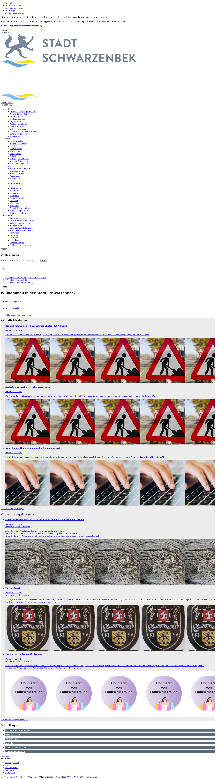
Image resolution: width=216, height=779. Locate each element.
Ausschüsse (15, 176)
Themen (9, 186)
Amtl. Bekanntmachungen (21, 230)
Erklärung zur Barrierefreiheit (23, 131)
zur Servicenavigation (14, 13)
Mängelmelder (16, 225)
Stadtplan (14, 238)
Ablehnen (5, 30)
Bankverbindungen (18, 119)
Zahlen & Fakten (17, 141)
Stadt (7, 139)
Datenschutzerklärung (20, 134)
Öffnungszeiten (16, 116)
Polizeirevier (15, 156)
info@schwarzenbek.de (87, 777)
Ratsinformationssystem (21, 168)
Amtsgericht (15, 153)
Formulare (14, 233)
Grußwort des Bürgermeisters (23, 111)
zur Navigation (11, 10)
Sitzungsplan (15, 178)
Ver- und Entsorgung (19, 161)
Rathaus (9, 109)
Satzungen (14, 235)
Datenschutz (11, 770)
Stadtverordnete (17, 173)
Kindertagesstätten (18, 144)
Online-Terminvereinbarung (22, 220)
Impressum (15, 136)
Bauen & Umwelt (17, 198)
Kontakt (8, 765)
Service (8, 215)
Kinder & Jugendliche (19, 210)
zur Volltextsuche (13, 5)
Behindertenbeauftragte (20, 245)
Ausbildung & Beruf (18, 124)
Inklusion (14, 191)
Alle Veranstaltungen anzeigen (14, 719)
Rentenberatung (17, 242)
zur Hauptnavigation (14, 8)
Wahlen (13, 181)
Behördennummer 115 (20, 223)
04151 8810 (66, 777)
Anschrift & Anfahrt (18, 114)
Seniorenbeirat (16, 183)
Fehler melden (11, 767)
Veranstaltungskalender (20, 228)
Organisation (15, 121)
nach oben (5, 756)
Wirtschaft (14, 203)
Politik (8, 166)
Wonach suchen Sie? (10, 260)
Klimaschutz (15, 193)
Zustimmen (5, 33)
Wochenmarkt (16, 151)
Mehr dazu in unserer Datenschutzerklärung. (22, 26)
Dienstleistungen (17, 218)
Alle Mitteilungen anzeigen (12, 508)
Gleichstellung (16, 188)
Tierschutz (14, 195)
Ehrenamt (14, 205)
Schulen (13, 146)
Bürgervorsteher (17, 171)
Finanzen (14, 200)
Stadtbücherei (16, 148)
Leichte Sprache (17, 126)
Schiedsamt (15, 240)
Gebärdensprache (18, 129)
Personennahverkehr (19, 163)
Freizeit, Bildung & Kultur (21, 208)
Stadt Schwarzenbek (9, 777)
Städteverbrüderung (19, 213)
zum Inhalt (10, 3)
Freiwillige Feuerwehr (19, 158)
